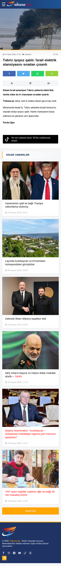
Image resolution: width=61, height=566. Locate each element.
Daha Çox (30, 511)
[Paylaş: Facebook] (9, 73)
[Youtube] (19, 553)
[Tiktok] (25, 553)
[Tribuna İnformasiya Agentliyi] (19, 4)
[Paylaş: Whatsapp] (37, 73)
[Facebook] (3, 553)
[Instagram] (9, 553)
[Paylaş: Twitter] (23, 73)
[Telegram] (14, 553)
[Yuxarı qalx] (53, 558)
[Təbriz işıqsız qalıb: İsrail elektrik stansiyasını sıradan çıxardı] (30, 29)
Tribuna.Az (15, 541)
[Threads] (30, 553)
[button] (51, 73)
